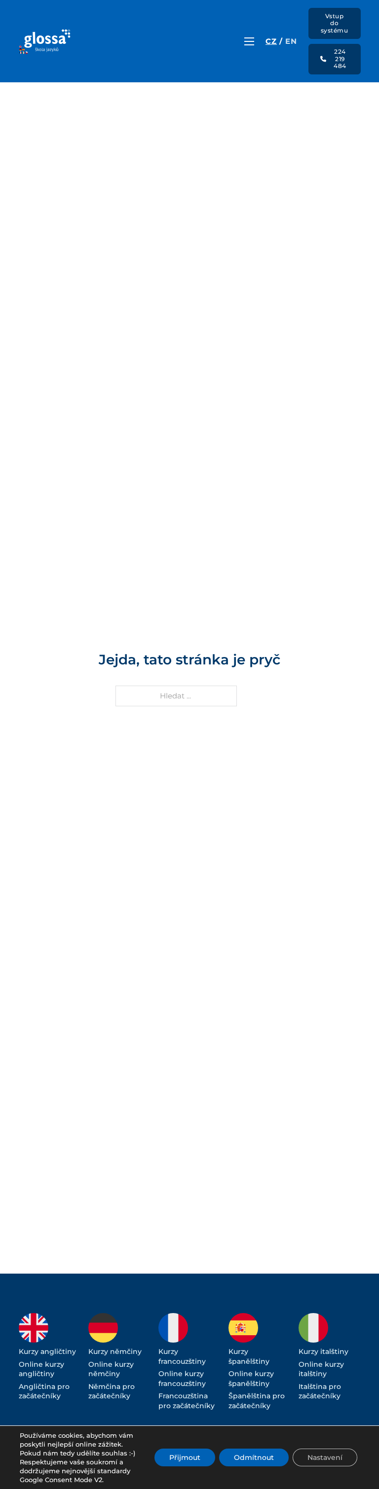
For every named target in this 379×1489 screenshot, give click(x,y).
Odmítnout (254, 1457)
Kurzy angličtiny (47, 1351)
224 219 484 (340, 58)
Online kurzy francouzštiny (182, 1378)
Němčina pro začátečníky (111, 1391)
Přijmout (184, 1457)
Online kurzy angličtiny (41, 1369)
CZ (271, 41)
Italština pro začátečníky (320, 1391)
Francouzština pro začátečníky (186, 1400)
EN (291, 41)
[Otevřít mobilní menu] (249, 41)
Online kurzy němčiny (111, 1369)
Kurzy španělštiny (248, 1356)
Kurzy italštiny (323, 1351)
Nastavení (324, 1457)
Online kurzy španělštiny (251, 1378)
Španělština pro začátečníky (256, 1400)
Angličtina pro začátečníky (44, 1391)
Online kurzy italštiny (321, 1369)
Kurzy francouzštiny (182, 1356)
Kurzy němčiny (115, 1351)
